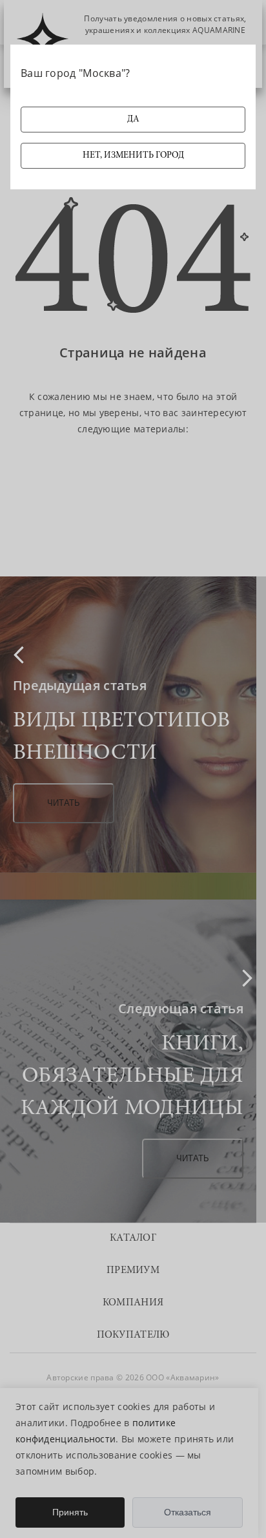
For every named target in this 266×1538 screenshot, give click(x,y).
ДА (133, 119)
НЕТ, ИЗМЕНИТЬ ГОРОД (133, 155)
